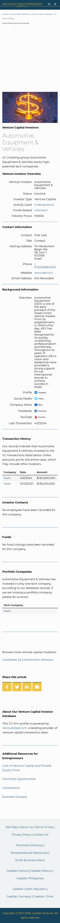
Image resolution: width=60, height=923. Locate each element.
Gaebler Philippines (30, 878)
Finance (5, 14)
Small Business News (30, 860)
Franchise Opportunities (19, 779)
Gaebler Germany (19, 896)
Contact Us (40, 834)
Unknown (41, 210)
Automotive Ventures (38, 659)
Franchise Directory (29, 845)
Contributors (11, 788)
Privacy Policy (21, 834)
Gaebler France (17, 871)
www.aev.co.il (43, 272)
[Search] (49, 4)
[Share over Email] (37, 686)
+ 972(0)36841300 (45, 266)
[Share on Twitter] (17, 686)
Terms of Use (44, 827)
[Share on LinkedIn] (27, 686)
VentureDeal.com (14, 728)
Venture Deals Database (19, 14)
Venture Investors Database (41, 14)
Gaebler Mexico (41, 871)
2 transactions (44, 204)
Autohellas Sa (11, 659)
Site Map (12, 827)
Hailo (7, 478)
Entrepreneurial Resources (29, 853)
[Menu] (55, 4)
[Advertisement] (30, 59)
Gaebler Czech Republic (29, 889)
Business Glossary (14, 797)
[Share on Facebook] (7, 686)
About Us (26, 827)
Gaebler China (43, 896)
